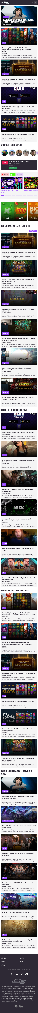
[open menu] (35, 2)
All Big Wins (33, 231)
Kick (13, 175)
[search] (31, 2)
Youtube (6, 175)
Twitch (20, 175)
